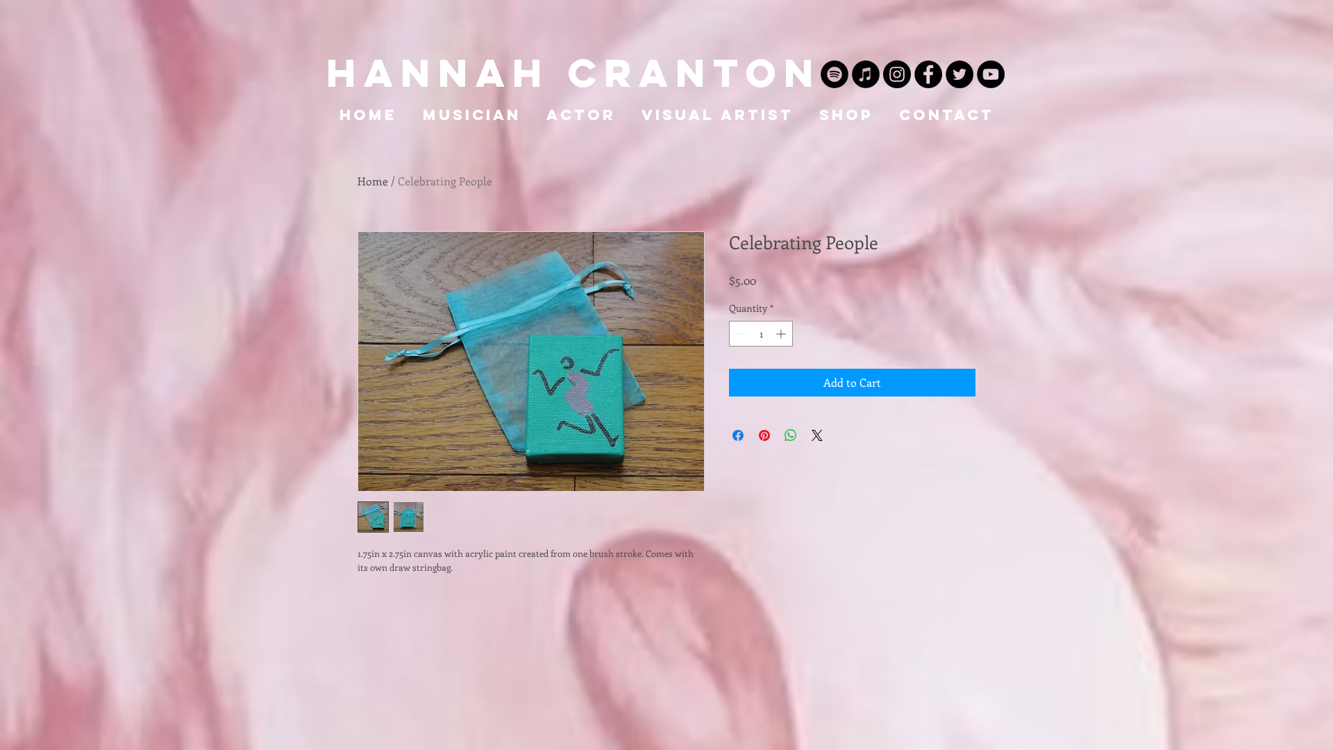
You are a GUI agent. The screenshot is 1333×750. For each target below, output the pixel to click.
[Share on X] (817, 435)
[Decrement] (739, 334)
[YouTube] (991, 74)
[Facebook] (928, 74)
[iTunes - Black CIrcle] (866, 74)
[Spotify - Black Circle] (834, 74)
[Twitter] (959, 74)
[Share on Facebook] (738, 435)
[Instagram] (897, 74)
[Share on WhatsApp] (790, 435)
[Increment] (782, 334)
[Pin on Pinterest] (764, 435)
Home (373, 181)
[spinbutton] (760, 334)
